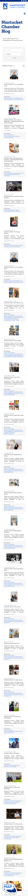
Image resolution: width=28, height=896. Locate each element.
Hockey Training (15, 210)
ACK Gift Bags (7, 356)
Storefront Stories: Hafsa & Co (12, 643)
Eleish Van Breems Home (9, 586)
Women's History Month (9, 314)
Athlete (12, 211)
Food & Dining (7, 175)
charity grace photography (9, 731)
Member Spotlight (7, 317)
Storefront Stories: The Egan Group (13, 680)
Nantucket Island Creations (14, 174)
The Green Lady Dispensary (10, 803)
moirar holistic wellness (9, 875)
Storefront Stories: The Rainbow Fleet (13, 302)
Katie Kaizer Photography (9, 394)
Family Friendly (12, 245)
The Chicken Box (7, 838)
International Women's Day (17, 317)
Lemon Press (6, 622)
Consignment (15, 318)
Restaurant (6, 245)
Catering (6, 174)
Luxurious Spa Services (9, 137)
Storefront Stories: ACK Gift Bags (12, 340)
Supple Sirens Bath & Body (9, 432)
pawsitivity (6, 766)
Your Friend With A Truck (17, 98)
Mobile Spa (17, 136)
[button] (23, 65)
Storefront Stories (7, 210)
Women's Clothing (15, 320)
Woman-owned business (9, 136)
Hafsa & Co (6, 659)
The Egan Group (7, 696)
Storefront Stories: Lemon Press (12, 606)
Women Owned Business (9, 316)
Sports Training (7, 211)
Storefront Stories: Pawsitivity (11, 753)
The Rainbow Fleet (8, 318)
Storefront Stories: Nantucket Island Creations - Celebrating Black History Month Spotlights (13, 160)
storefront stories (19, 731)
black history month (8, 730)
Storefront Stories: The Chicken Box (13, 824)
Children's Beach (19, 245)
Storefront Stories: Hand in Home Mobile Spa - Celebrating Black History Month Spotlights (14, 121)
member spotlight (12, 766)
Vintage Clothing (7, 320)
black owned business (8, 732)
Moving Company (7, 98)
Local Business (17, 211)
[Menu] (25, 13)
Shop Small (16, 99)
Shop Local (21, 99)
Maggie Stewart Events (9, 472)
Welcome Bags (13, 356)
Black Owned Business (9, 99)
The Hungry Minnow (8, 246)
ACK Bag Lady (20, 356)
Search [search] (14, 57)
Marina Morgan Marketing (9, 548)
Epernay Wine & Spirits (9, 510)
